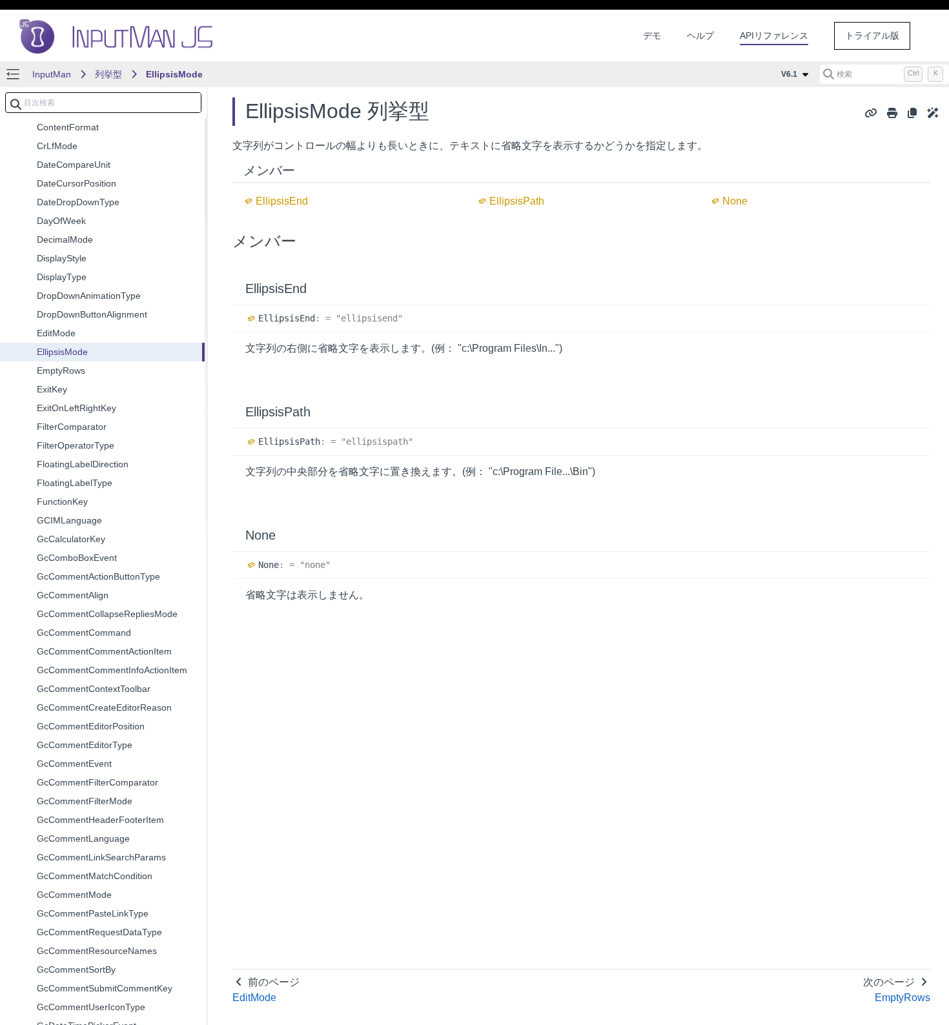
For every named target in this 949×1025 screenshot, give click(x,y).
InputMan (51, 74)
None (735, 201)
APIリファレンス (774, 35)
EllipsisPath (516, 201)
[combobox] (103, 102)
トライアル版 (872, 35)
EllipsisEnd (282, 201)
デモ (652, 35)
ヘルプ (700, 35)
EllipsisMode (174, 74)
